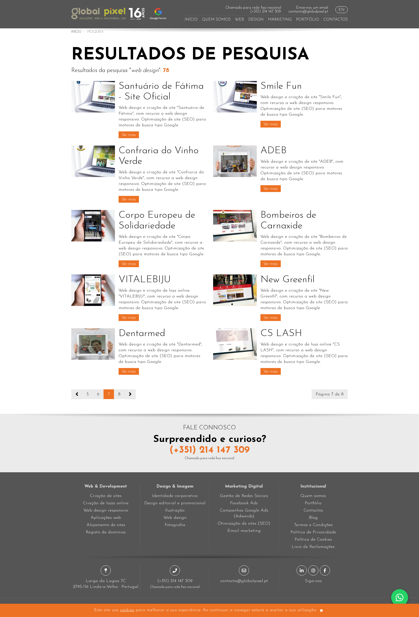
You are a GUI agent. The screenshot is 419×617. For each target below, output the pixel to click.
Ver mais (129, 135)
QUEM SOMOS (216, 20)
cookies (127, 610)
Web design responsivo (105, 510)
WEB (239, 20)
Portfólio (313, 503)
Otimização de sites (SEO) (244, 523)
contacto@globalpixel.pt (308, 12)
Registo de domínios (106, 532)
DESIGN (256, 20)
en (341, 10)
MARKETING (280, 20)
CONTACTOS (335, 20)
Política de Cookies (313, 539)
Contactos (313, 510)
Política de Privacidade (313, 532)
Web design (174, 518)
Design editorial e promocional (175, 503)
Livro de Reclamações (313, 547)
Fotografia (175, 525)
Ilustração (175, 510)
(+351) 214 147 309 (265, 12)
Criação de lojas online (106, 503)
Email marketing (244, 531)
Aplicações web (106, 518)
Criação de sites (105, 496)
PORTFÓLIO (307, 20)
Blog (313, 518)
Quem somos (313, 496)
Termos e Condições (313, 525)
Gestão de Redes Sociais (244, 496)
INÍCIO (191, 20)
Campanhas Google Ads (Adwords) (244, 513)
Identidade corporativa (175, 496)
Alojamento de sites (106, 525)
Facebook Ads (244, 503)
